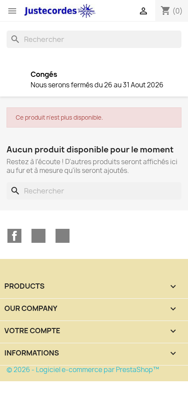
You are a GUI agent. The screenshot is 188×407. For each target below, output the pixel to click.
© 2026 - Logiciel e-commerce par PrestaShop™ (83, 369)
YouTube (38, 236)
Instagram (63, 236)
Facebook (14, 236)
